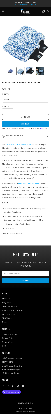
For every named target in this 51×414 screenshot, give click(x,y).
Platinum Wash (32, 190)
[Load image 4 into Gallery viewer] (40, 71)
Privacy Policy (8, 338)
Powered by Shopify (25, 408)
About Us (6, 299)
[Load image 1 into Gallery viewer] (11, 71)
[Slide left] (5, 71)
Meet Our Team (8, 314)
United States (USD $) (24, 403)
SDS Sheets (7, 318)
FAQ (4, 346)
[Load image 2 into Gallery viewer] (20, 71)
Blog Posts (6, 303)
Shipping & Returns (10, 334)
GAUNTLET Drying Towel (12, 167)
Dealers (5, 322)
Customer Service (9, 306)
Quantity (5, 94)
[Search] (47, 11)
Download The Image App (13, 310)
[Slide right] (45, 71)
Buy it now (25, 124)
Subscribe (25, 280)
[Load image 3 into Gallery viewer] (30, 71)
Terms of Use (7, 342)
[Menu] (3, 11)
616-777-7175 (7, 362)
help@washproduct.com (12, 358)
